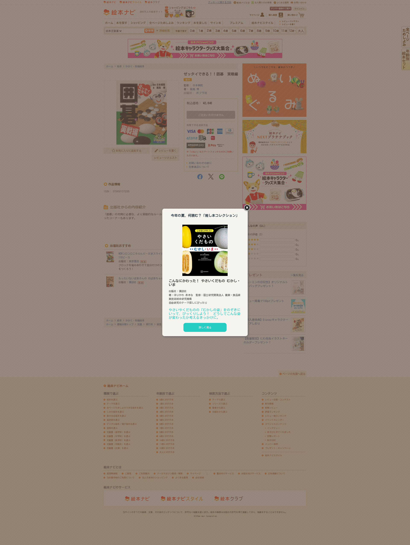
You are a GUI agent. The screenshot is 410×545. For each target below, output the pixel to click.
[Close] (247, 208)
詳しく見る (205, 327)
